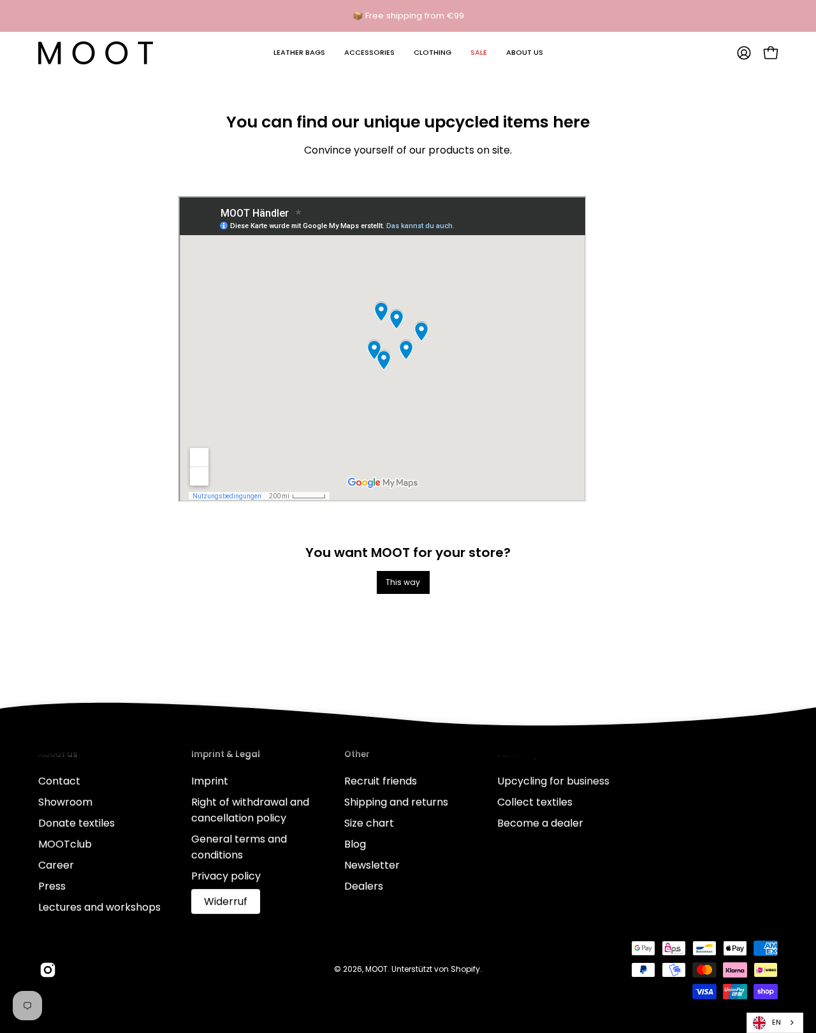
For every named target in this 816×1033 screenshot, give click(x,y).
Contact (59, 781)
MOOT (376, 969)
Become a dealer (540, 823)
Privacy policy (226, 876)
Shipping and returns (396, 802)
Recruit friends (380, 781)
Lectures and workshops (99, 907)
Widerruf (225, 901)
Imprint (209, 781)
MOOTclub (65, 844)
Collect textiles (534, 802)
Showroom (65, 802)
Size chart (369, 823)
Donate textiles (76, 823)
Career (56, 865)
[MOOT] (95, 52)
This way (403, 582)
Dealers (363, 886)
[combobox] (775, 1023)
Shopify (465, 969)
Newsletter (372, 865)
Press (52, 886)
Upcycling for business (553, 781)
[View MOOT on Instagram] (47, 969)
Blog (355, 844)
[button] (299, 53)
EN (776, 1022)
